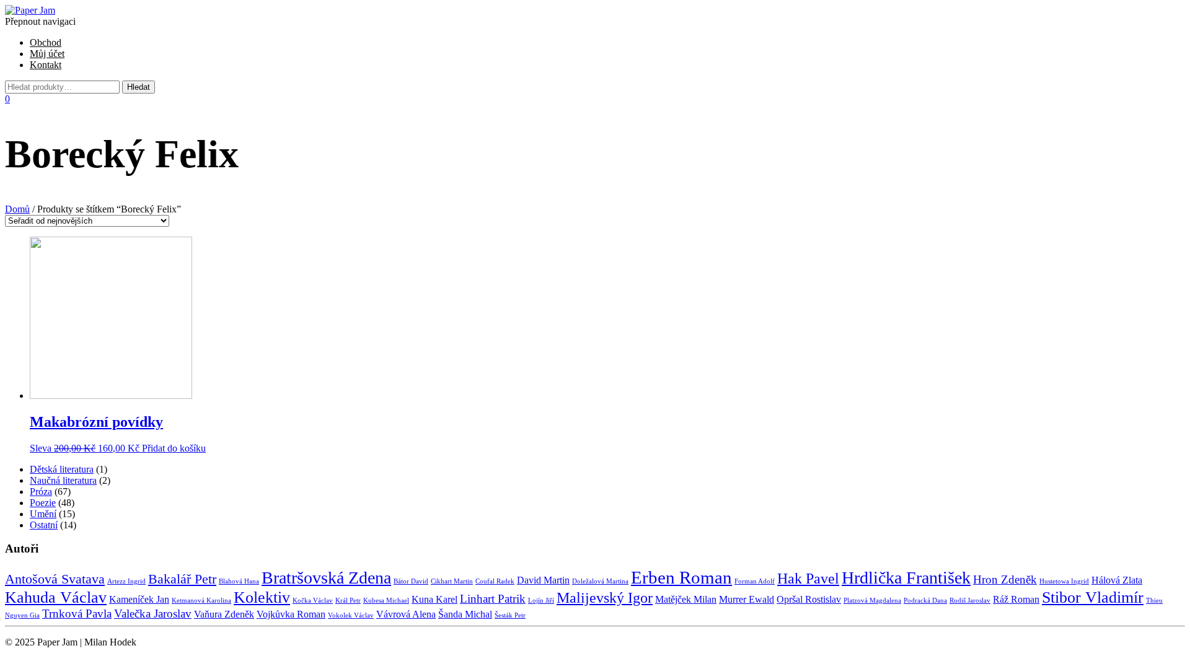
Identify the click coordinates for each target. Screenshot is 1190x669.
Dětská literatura (62, 469)
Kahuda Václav (56, 597)
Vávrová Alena (406, 614)
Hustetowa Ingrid (1064, 581)
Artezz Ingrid (126, 581)
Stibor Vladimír (1093, 597)
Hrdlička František (906, 577)
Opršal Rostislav (809, 599)
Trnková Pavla (77, 613)
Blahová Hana (239, 581)
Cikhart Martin (452, 581)
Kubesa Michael (386, 600)
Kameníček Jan (139, 599)
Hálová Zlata (1116, 580)
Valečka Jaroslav (153, 613)
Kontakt (45, 64)
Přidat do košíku (174, 448)
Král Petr (348, 600)
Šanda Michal (465, 614)
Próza (41, 491)
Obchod (45, 42)
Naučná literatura (63, 480)
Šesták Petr (510, 615)
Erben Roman (681, 577)
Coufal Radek (494, 581)
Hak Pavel (808, 578)
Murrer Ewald (746, 599)
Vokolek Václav (351, 615)
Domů (17, 209)
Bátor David (411, 581)
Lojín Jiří (541, 600)
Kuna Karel (434, 599)
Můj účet (47, 53)
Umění (43, 514)
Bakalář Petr (182, 579)
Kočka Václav (313, 600)
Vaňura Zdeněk (224, 614)
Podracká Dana (925, 600)
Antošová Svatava (55, 579)
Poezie (43, 502)
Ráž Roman (1016, 599)
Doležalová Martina (600, 581)
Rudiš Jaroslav (970, 600)
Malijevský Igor (605, 597)
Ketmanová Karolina (201, 600)
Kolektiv (262, 597)
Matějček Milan (685, 599)
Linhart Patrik (493, 598)
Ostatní (44, 525)
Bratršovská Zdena (326, 577)
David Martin (543, 580)
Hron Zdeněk (1005, 579)
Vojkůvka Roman (291, 614)
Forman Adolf (754, 581)
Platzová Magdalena (872, 600)
